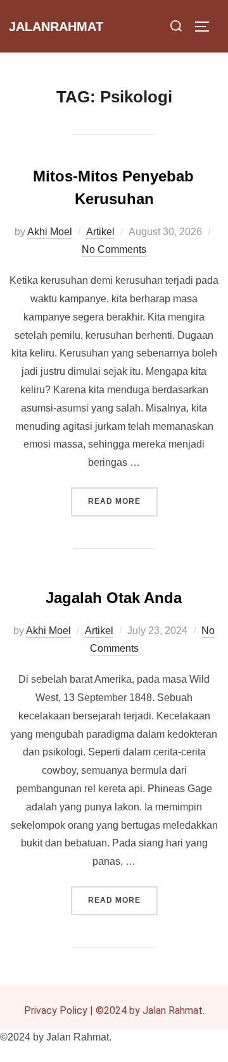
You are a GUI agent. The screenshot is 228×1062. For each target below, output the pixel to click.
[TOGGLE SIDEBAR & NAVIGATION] (206, 26)
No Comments (114, 249)
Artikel (100, 231)
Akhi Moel (49, 231)
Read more (123, 496)
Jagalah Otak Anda (114, 597)
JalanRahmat (56, 27)
